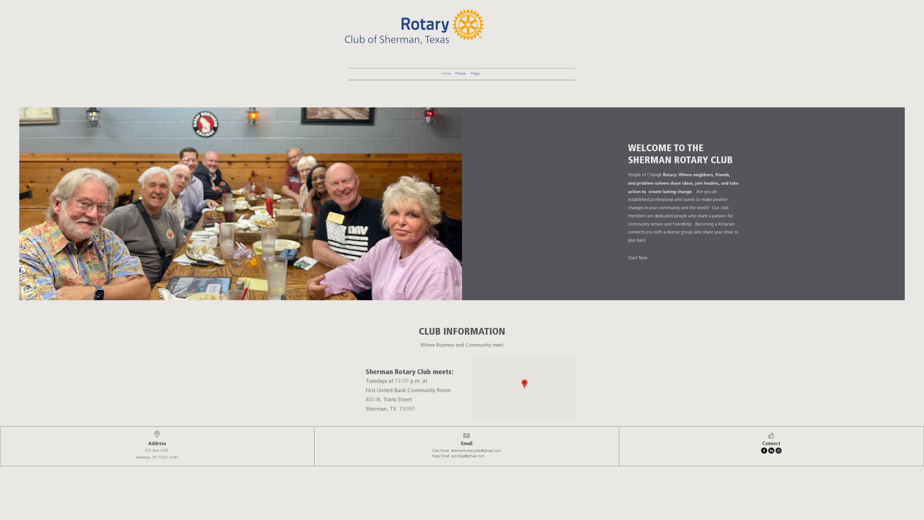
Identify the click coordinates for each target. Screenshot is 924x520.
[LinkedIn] (771, 451)
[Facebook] (764, 451)
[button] (636, 258)
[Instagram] (779, 451)
